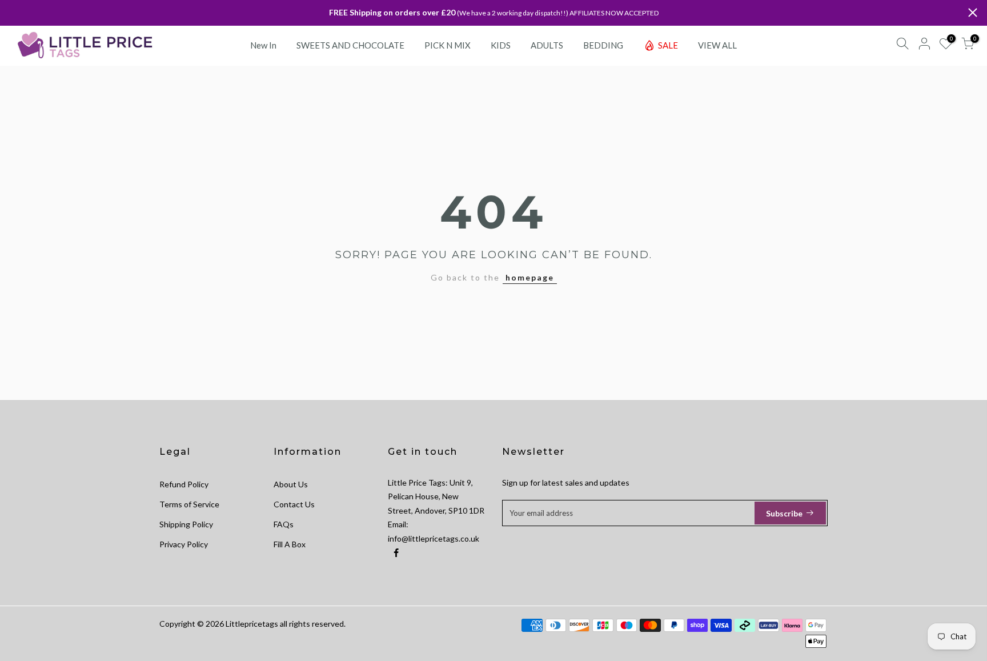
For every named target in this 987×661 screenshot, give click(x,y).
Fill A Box (290, 544)
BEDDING (603, 45)
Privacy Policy (183, 544)
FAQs (284, 524)
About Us (291, 484)
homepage (529, 277)
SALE (668, 45)
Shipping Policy (186, 524)
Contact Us (294, 504)
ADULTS (547, 45)
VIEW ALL (717, 45)
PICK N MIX (447, 45)
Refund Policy (183, 484)
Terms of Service (189, 504)
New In (263, 45)
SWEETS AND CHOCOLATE (350, 45)
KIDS (501, 45)
